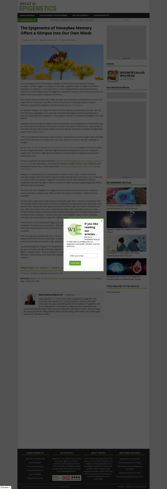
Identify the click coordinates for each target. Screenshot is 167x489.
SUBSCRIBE (75, 263)
